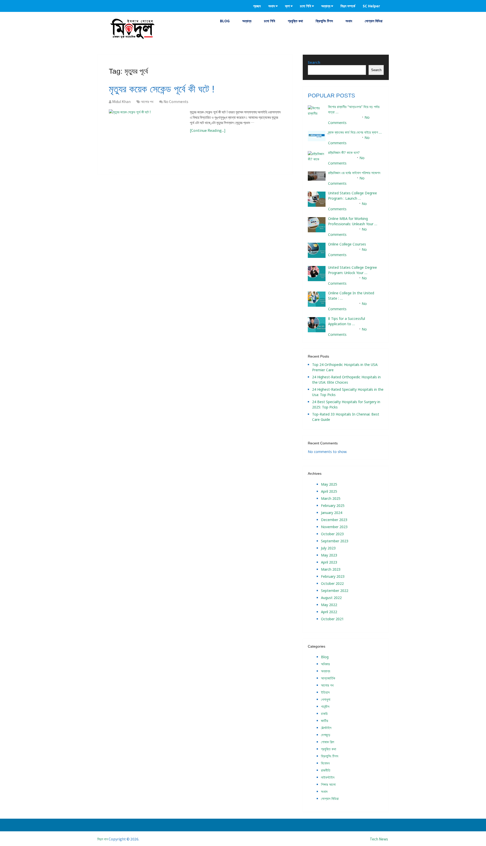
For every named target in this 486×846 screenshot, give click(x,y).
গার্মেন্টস (325, 706)
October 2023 (332, 533)
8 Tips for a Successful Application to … (346, 321)
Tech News (379, 838)
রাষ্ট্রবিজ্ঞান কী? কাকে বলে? (344, 152)
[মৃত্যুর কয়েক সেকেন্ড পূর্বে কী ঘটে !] (147, 130)
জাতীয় (324, 720)
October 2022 (332, 583)
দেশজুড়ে (325, 734)
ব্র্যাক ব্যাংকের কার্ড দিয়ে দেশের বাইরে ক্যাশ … (355, 132)
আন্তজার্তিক (328, 678)
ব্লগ (287, 6)
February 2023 (333, 576)
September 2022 (334, 590)
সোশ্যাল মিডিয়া (373, 20)
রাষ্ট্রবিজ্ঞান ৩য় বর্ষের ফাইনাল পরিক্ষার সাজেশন (354, 172)
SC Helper (371, 6)
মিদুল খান (102, 838)
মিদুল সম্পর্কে (347, 6)
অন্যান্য (325, 6)
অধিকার (325, 664)
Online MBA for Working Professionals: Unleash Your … (352, 221)
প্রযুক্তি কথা (295, 20)
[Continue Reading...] (208, 130)
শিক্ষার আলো (328, 784)
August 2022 (331, 597)
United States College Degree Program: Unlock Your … (352, 270)
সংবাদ (271, 6)
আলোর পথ (147, 101)
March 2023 (330, 569)
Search (314, 62)
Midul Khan (121, 101)
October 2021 (332, 618)
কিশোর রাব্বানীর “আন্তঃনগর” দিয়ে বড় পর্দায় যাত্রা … (353, 109)
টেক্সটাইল (326, 727)
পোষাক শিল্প (327, 741)
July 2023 (328, 548)
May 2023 (329, 555)
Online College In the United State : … (351, 296)
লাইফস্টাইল (327, 777)
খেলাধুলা (325, 699)
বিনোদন (325, 763)
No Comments (176, 101)
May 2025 (329, 484)
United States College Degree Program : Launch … (352, 196)
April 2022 (329, 611)
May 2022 (329, 604)
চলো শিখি (305, 6)
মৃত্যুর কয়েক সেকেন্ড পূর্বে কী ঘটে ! (162, 89)
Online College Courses (347, 244)
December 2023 (334, 519)
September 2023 (334, 541)
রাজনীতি (325, 770)
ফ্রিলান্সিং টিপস (324, 20)
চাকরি (324, 713)
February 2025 (333, 505)
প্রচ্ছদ (257, 6)
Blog (225, 20)
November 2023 (334, 526)
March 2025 (330, 498)
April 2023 (329, 562)
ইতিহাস (325, 692)
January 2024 (331, 512)
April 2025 (329, 491)
